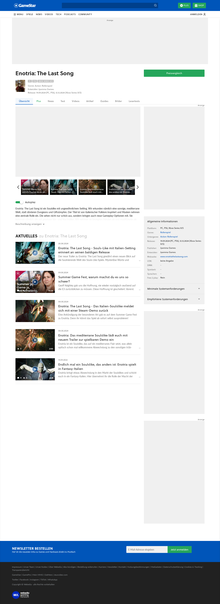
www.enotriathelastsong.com (174, 256)
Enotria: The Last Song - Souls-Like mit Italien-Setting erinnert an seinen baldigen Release (96, 250)
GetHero (48, 574)
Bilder (118, 101)
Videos (75, 101)
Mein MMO (37, 574)
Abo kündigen (69, 566)
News (51, 101)
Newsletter (112, 566)
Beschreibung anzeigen (28, 224)
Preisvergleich (174, 73)
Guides (104, 101)
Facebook (24, 579)
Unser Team (28, 566)
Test (63, 101)
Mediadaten (156, 566)
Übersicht (24, 101)
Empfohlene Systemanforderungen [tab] (167, 299)
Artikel (90, 101)
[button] (18, 14)
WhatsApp (52, 579)
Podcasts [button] (70, 14)
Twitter (15, 579)
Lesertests (134, 101)
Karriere (102, 566)
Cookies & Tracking (193, 566)
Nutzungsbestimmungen (138, 566)
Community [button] (85, 14)
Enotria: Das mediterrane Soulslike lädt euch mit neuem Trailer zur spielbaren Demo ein (93, 337)
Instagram (34, 579)
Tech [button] (58, 14)
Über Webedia (55, 566)
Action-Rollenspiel (169, 236)
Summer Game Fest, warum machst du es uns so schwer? (93, 279)
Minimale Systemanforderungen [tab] (166, 289)
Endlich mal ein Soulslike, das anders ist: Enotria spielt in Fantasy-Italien (97, 366)
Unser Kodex (41, 566)
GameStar (16, 574)
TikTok (43, 579)
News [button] (39, 14)
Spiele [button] (29, 14)
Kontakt (122, 566)
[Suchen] (155, 5)
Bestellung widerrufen (87, 566)
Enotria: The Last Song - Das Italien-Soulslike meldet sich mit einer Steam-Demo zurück (96, 308)
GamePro (27, 574)
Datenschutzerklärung (173, 566)
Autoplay (30, 202)
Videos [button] (49, 14)
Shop (201, 5)
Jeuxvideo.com (61, 574)
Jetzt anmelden (179, 549)
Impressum (17, 566)
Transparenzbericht (20, 570)
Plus (186, 5)
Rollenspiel (165, 232)
